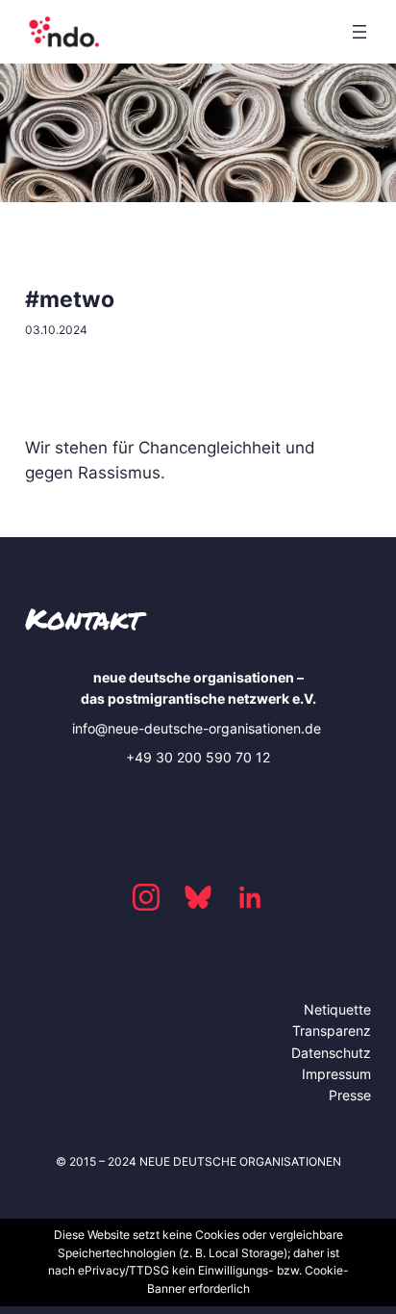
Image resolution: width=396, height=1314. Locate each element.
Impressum (336, 1074)
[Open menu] (359, 31)
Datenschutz (331, 1052)
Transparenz (331, 1030)
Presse (350, 1095)
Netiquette (337, 1009)
